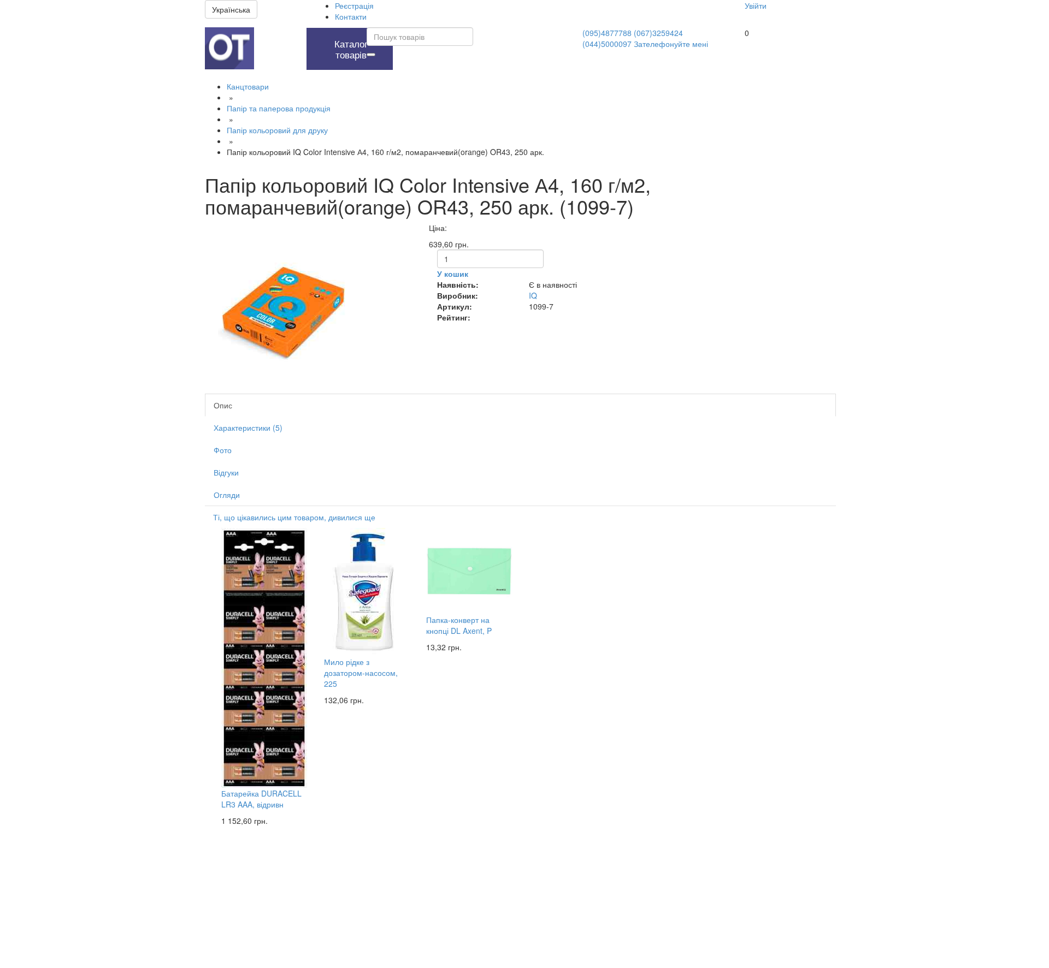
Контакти (351, 16)
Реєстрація (354, 5)
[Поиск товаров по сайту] (371, 54)
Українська (231, 9)
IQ (533, 295)
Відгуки (226, 472)
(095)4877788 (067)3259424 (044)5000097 (632, 38)
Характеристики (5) (248, 427)
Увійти (756, 5)
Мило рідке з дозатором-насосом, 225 (361, 672)
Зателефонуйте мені (671, 43)
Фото (223, 449)
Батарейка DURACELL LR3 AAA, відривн (261, 799)
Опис (223, 405)
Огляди (227, 494)
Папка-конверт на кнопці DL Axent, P (459, 625)
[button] (277, 33)
